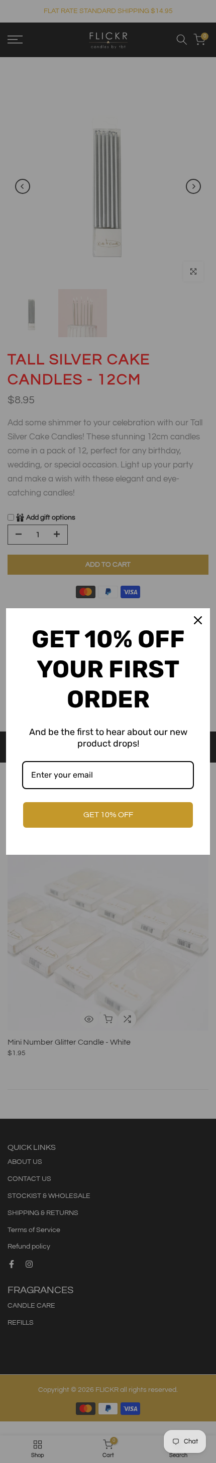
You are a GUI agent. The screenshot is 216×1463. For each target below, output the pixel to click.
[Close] (198, 620)
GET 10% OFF (108, 815)
